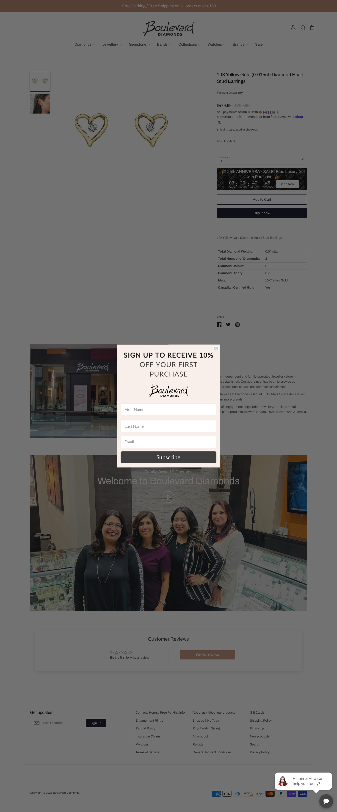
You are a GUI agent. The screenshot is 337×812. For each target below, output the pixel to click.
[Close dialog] (216, 348)
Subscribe (168, 457)
